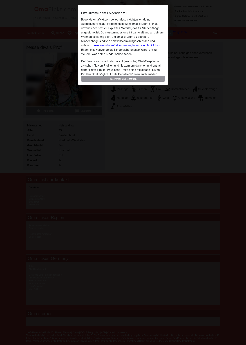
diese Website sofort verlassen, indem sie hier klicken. (126, 45)
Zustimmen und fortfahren (123, 78)
